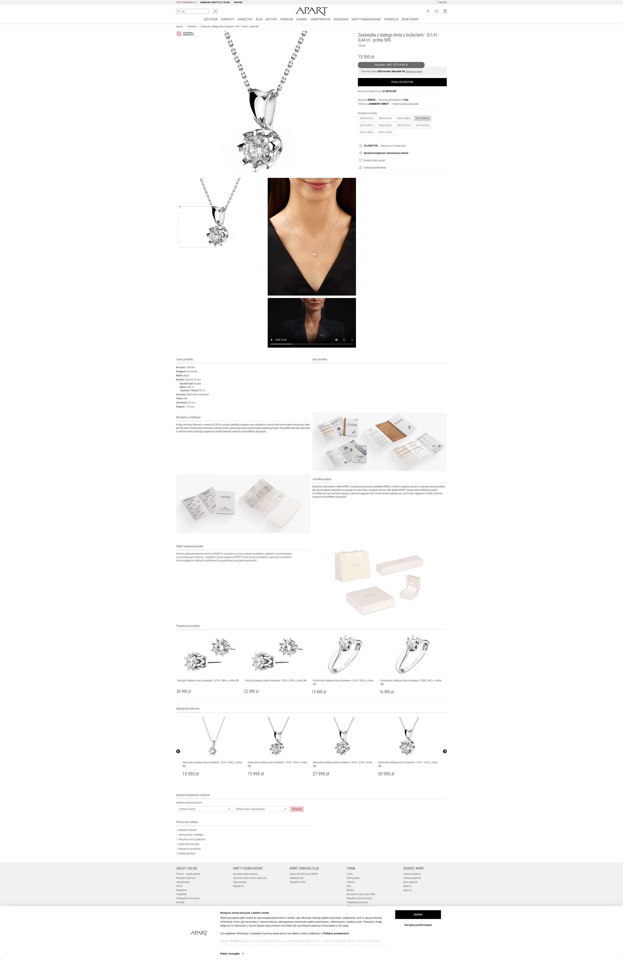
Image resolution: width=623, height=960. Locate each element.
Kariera (350, 890)
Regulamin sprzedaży (189, 848)
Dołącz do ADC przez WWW (304, 874)
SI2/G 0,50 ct (385, 125)
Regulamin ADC (297, 882)
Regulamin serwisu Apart (359, 898)
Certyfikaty (181, 894)
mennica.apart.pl (411, 874)
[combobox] (205, 809)
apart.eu (407, 890)
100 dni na (373, 104)
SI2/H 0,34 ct (366, 118)
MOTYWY (271, 19)
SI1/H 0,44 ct (422, 118)
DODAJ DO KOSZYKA (402, 82)
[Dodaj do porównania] (359, 167)
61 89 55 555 (389, 91)
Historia (351, 882)
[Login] (427, 11)
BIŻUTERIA (211, 19)
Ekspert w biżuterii (187, 830)
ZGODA (418, 914)
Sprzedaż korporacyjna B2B (361, 894)
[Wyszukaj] (178, 11)
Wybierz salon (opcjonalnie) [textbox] (250, 809)
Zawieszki (192, 26)
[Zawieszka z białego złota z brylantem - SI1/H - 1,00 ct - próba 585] (409, 737)
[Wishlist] (436, 11)
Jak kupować (183, 882)
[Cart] (445, 11)
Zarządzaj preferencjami (418, 925)
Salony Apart (353, 878)
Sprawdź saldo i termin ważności (250, 878)
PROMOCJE (391, 19)
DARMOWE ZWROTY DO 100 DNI (215, 2)
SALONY (443, 2)
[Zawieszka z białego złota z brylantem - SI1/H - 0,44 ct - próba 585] (213, 737)
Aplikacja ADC (297, 878)
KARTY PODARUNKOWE (366, 19)
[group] (213, 751)
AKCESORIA (341, 19)
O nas (350, 874)
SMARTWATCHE (320, 19)
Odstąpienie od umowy (188, 898)
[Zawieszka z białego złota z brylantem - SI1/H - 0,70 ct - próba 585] (343, 737)
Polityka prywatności (357, 902)
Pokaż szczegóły (230, 953)
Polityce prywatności (336, 933)
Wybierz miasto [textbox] (187, 809)
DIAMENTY (227, 19)
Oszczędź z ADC (391, 64)
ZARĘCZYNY (245, 19)
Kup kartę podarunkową (245, 874)
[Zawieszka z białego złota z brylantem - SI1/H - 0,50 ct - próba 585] (278, 737)
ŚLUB (259, 19)
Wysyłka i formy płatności (191, 839)
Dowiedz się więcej (414, 71)
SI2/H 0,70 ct (403, 125)
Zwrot (179, 886)
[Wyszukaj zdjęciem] (215, 11)
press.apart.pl (410, 882)
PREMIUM (286, 19)
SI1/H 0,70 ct (422, 125)
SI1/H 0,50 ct (366, 125)
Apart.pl (179, 26)
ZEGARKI (301, 19)
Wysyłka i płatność (185, 878)
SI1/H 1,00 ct (385, 132)
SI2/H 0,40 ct (403, 118)
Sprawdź (296, 809)
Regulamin (181, 890)
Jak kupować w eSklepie (190, 834)
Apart (186, 375)
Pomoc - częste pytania (188, 874)
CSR (349, 886)
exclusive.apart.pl (412, 878)
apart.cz (407, 886)
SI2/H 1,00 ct (366, 132)
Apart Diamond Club (188, 844)
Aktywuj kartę (239, 882)
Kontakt (180, 902)
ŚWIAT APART (410, 19)
